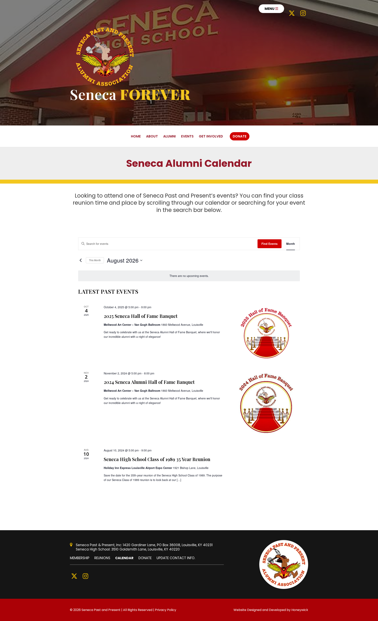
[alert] (189, 275)
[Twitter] (291, 9)
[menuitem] (271, 8)
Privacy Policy (165, 610)
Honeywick (299, 610)
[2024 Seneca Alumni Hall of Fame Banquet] (266, 405)
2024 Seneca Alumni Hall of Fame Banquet (149, 382)
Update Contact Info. (176, 558)
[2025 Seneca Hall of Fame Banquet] (266, 333)
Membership (79, 558)
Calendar (124, 558)
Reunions (102, 558)
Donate (145, 558)
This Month (95, 260)
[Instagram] (303, 9)
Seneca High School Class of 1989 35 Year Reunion (157, 459)
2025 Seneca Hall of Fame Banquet (140, 316)
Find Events (269, 244)
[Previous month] (80, 260)
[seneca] (105, 56)
